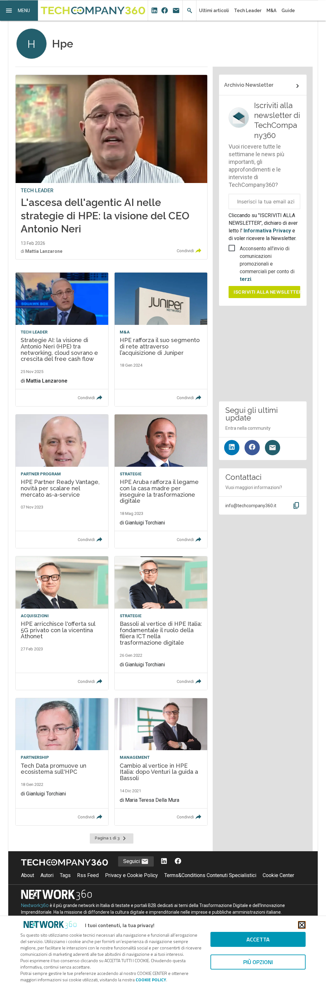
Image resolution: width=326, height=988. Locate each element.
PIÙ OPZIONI (258, 962)
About (27, 875)
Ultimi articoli (214, 10)
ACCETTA (258, 939)
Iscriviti (267, 292)
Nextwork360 (35, 905)
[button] (19, 10)
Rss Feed (88, 875)
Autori (46, 875)
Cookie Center (278, 875)
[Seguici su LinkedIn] (231, 447)
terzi (245, 279)
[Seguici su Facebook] (252, 447)
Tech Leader (247, 10)
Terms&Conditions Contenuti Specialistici (210, 875)
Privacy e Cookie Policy (131, 875)
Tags (65, 875)
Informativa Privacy (267, 231)
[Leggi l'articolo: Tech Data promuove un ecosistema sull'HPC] (62, 761)
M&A (271, 10)
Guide (288, 10)
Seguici (132, 861)
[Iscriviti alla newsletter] (272, 447)
